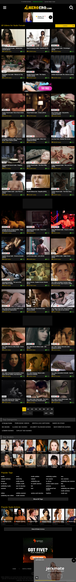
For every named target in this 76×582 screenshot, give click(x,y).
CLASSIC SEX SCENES (19, 427)
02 (28, 409)
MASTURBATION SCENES (62, 427)
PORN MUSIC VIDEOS (22, 423)
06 (44, 409)
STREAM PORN (7, 423)
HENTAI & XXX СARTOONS (41, 423)
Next (51, 413)
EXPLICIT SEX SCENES (24, 430)
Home (14, 568)
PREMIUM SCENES (38, 1)
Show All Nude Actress (38, 529)
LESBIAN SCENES (8, 430)
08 (52, 409)
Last (46, 413)
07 (48, 409)
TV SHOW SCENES (26, 1)
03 (32, 409)
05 (40, 409)
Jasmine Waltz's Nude (49, 1)
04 (36, 409)
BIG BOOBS (6, 427)
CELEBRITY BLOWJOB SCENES (40, 427)
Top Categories (10, 420)
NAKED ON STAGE (58, 423)
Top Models (8, 437)
